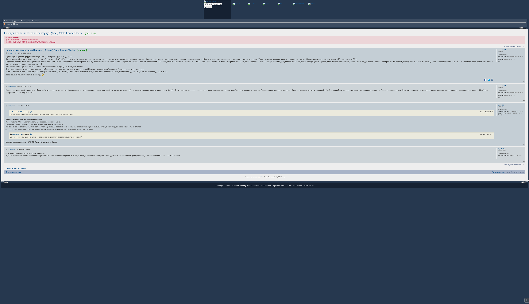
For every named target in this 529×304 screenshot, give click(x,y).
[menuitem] (15, 24)
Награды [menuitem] (9, 24)
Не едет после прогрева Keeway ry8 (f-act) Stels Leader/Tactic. (43, 33)
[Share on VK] (492, 79)
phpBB (260, 177)
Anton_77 (501, 105)
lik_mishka (501, 149)
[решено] (90, 33)
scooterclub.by (240, 186)
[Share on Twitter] (488, 79)
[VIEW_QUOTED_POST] (31, 112)
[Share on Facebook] (485, 79)
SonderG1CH (502, 50)
